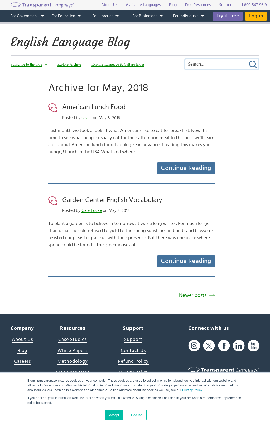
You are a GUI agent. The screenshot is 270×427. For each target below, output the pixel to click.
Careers (22, 361)
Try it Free (227, 15)
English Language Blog (70, 42)
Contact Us (133, 350)
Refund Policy (133, 361)
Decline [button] (136, 415)
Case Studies (72, 339)
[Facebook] (224, 345)
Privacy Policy (192, 389)
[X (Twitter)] (209, 345)
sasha (86, 118)
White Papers (72, 350)
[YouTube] (253, 345)
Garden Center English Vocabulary (112, 200)
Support (133, 339)
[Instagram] (194, 345)
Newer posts (192, 295)
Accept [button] (114, 415)
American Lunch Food (94, 107)
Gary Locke (91, 210)
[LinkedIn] (239, 345)
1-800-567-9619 (254, 5)
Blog (22, 350)
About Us (22, 339)
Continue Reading (186, 168)
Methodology (72, 361)
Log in (256, 15)
